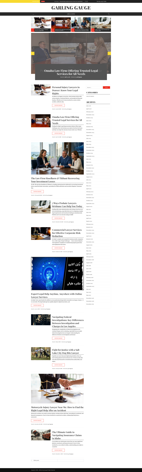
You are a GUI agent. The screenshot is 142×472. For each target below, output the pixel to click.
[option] (41, 24)
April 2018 (88, 271)
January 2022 (89, 194)
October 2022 (89, 171)
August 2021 (89, 206)
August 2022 (89, 177)
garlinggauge (80, 77)
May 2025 (88, 123)
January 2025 (89, 126)
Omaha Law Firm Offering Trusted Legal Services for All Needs (62, 1)
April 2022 (88, 188)
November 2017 (90, 280)
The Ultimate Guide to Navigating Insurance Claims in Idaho (67, 435)
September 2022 (90, 174)
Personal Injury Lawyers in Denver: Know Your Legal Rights (66, 90)
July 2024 (88, 138)
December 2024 (90, 129)
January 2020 (89, 239)
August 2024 (89, 135)
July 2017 (88, 289)
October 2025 (89, 117)
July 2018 (88, 265)
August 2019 (89, 245)
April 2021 (88, 218)
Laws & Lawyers (71, 13)
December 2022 (90, 168)
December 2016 (90, 298)
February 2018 (89, 277)
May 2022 (88, 185)
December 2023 (90, 147)
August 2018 (89, 262)
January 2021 (89, 227)
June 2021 (88, 212)
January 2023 (89, 165)
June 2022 (88, 182)
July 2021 (88, 209)
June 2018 (88, 268)
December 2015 (90, 304)
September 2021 (90, 203)
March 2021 (89, 221)
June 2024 (88, 141)
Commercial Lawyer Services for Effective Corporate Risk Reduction (67, 232)
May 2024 (88, 144)
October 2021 (89, 200)
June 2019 (88, 248)
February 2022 (89, 191)
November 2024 (90, 132)
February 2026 (89, 111)
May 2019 (88, 250)
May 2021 (88, 215)
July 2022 (88, 179)
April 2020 (88, 236)
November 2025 (90, 114)
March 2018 (89, 274)
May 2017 (88, 295)
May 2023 (88, 162)
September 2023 (90, 156)
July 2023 (88, 159)
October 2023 (89, 153)
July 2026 (88, 106)
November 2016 (90, 301)
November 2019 (90, 242)
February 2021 (89, 224)
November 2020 (90, 233)
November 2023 (90, 150)
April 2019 (88, 253)
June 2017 (88, 292)
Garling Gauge (71, 7)
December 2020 (90, 230)
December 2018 (90, 259)
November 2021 (90, 197)
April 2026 (88, 109)
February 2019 (89, 256)
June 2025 (88, 120)
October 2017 (89, 283)
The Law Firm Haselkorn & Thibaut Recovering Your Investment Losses (71, 72)
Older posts (36, 460)
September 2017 (90, 286)
